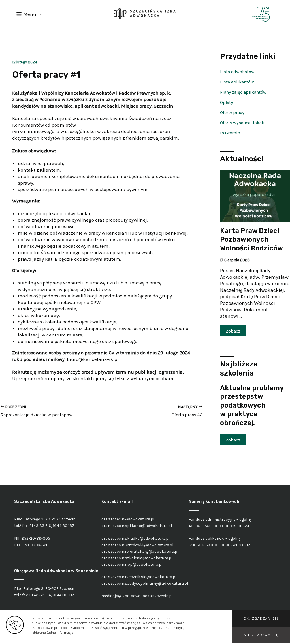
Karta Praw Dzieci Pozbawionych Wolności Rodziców (251, 239)
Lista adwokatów (237, 71)
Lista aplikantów (237, 82)
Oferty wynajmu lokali (242, 122)
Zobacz (233, 331)
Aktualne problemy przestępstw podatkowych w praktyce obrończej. (251, 405)
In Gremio (230, 133)
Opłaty (226, 102)
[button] (261, 618)
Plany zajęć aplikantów (243, 92)
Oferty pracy (232, 112)
